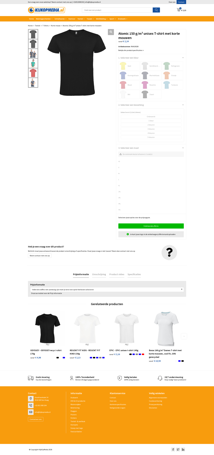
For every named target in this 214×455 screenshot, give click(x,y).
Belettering (75, 408)
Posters (74, 414)
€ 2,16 (114, 354)
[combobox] (117, 10)
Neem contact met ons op (40, 255)
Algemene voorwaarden (158, 397)
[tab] (81, 274)
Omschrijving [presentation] (99, 274)
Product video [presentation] (116, 274)
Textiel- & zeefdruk (78, 421)
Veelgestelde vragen (117, 408)
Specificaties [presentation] (134, 274)
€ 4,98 (35, 357)
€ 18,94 (155, 360)
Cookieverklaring (155, 401)
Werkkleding (101, 19)
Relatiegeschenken (43, 19)
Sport (112, 19)
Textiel (80, 19)
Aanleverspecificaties (118, 404)
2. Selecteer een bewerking (131, 104)
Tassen (89, 19)
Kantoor (72, 19)
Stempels (74, 425)
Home (31, 19)
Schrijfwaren (60, 19)
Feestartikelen (76, 431)
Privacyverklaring (155, 404)
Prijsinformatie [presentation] (81, 274)
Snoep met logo (77, 428)
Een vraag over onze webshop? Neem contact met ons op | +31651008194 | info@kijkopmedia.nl (64, 2)
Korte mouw (55, 25)
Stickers (74, 418)
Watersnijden (76, 404)
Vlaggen (74, 411)
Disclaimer (153, 408)
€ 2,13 (75, 357)
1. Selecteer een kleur (128, 57)
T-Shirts (45, 25)
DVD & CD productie (78, 401)
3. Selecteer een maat (128, 147)
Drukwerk (74, 397)
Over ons (172, 2)
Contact (181, 2)
